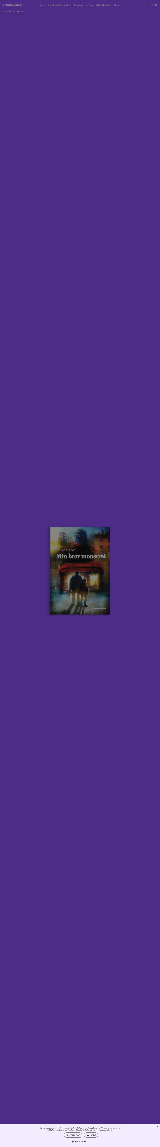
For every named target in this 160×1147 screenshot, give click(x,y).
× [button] (157, 1126)
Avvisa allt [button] (91, 1135)
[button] (80, 1141)
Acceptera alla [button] (73, 1135)
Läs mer (110, 1130)
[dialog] (80, 573)
